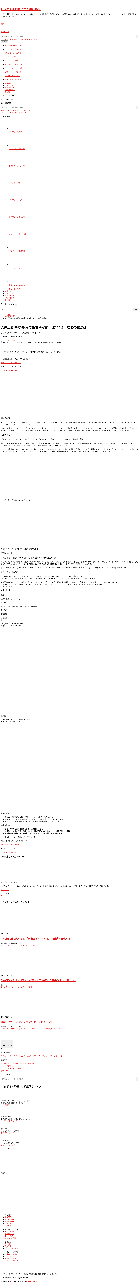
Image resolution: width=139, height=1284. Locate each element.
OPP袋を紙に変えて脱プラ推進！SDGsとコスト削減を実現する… (37, 938)
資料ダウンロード (33, 39)
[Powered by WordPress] (10, 1281)
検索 (135, 309)
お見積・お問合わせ (19, 39)
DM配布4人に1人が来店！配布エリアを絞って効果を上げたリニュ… (38, 980)
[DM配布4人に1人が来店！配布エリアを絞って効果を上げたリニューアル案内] (69, 960)
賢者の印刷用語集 (11, 1238)
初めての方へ (10, 90)
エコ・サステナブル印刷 (26, 945)
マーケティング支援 (25, 987)
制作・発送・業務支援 (57, 1029)
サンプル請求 (6, 39)
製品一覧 (4, 1063)
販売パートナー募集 (8, 110)
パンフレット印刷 (42, 1029)
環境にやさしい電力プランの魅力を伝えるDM (26, 1021)
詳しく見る (5, 890)
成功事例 (8, 83)
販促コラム (9, 85)
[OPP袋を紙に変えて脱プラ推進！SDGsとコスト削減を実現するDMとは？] (69, 919)
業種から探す (10, 1221)
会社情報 (8, 92)
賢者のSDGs (9, 87)
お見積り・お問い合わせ (12, 1068)
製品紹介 (4, 41)
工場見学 (8, 1246)
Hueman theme (31, 1281)
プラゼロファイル (55, 1056)
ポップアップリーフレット (39, 1056)
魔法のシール (24, 1056)
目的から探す (10, 1219)
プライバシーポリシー (13, 1248)
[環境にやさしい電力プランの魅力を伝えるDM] (69, 1002)
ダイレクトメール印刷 (9, 340)
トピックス (9, 1236)
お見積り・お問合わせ (9, 1121)
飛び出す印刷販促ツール (10, 1029)
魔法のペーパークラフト (10, 1056)
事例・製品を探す (21, 1063)
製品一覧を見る (14, 289)
